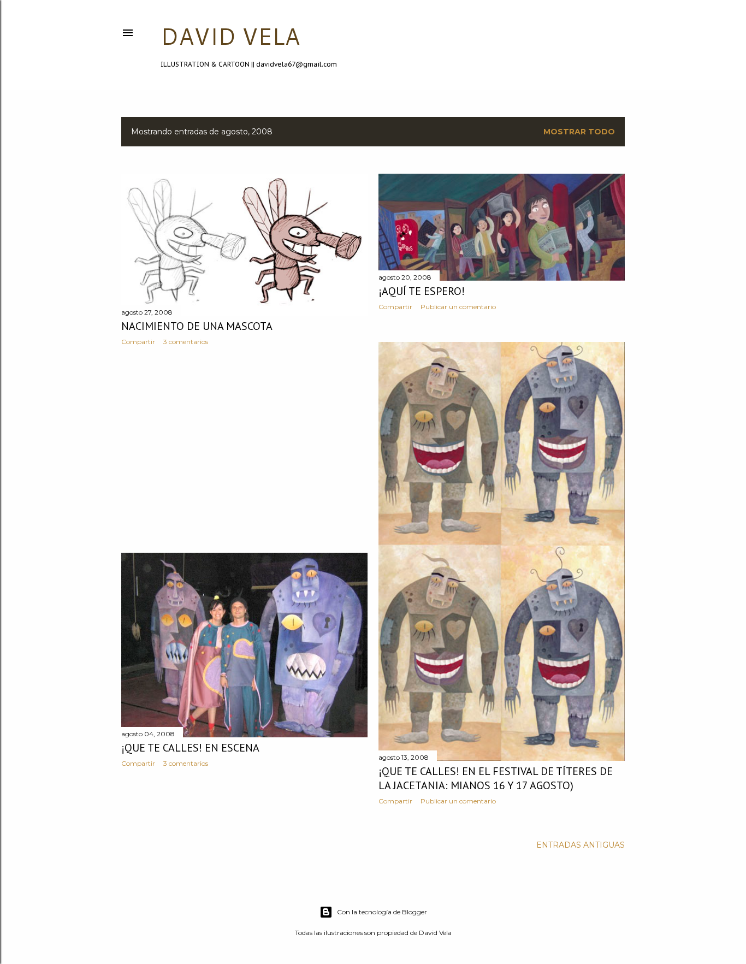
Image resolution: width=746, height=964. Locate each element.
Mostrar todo (579, 132)
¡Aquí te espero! (421, 291)
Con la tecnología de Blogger (382, 912)
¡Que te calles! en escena (190, 748)
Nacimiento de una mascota (197, 326)
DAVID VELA (230, 36)
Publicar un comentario (458, 307)
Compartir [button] (138, 342)
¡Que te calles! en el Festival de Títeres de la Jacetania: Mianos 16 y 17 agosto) (495, 778)
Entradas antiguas (580, 845)
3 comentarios (185, 342)
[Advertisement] (244, 449)
